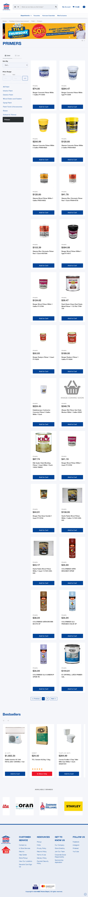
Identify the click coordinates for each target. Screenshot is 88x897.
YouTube (76, 851)
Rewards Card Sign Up (25, 865)
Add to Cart (43, 107)
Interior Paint (8, 91)
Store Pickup (23, 858)
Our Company (59, 845)
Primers (39, 21)
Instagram (76, 845)
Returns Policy (42, 851)
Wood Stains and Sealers (12, 99)
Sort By (5, 61)
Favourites (37, 15)
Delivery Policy (42, 858)
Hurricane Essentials (48, 15)
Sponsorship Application (59, 861)
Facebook (76, 842)
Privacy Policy (41, 848)
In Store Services (24, 848)
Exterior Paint (8, 95)
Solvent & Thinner (9, 115)
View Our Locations (25, 861)
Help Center (23, 855)
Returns (21, 851)
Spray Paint (7, 103)
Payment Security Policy (43, 862)
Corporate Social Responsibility (60, 856)
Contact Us (22, 845)
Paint (33, 21)
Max (14, 74)
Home (5, 21)
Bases (5, 111)
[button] (82, 40)
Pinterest (76, 848)
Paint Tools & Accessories (12, 107)
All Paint (6, 87)
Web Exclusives (62, 15)
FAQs (39, 845)
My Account (66, 7)
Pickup (39, 842)
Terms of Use (41, 855)
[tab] (7, 55)
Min (4, 74)
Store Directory (60, 848)
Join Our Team (60, 851)
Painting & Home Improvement (19, 21)
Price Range (7, 72)
